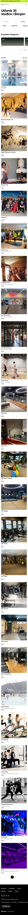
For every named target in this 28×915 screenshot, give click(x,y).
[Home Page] (5, 4)
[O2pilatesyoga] (14, 728)
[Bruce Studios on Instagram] (4, 895)
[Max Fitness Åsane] (14, 304)
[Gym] (12, 42)
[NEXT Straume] (14, 630)
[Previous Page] (8, 877)
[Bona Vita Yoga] (14, 173)
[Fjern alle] (25, 58)
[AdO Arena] (14, 75)
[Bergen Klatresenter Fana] (14, 108)
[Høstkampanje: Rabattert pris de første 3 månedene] (14, 1)
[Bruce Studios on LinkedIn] (2, 895)
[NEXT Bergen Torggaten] (14, 467)
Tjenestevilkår (14, 902)
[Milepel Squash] (14, 369)
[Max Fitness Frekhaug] (14, 336)
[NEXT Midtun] (14, 564)
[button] (26, 4)
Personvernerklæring (5, 902)
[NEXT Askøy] (14, 434)
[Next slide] (25, 50)
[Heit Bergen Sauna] (14, 271)
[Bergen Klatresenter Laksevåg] (14, 140)
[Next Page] (19, 877)
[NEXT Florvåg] (14, 532)
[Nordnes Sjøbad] (14, 695)
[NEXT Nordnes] (14, 597)
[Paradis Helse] (14, 760)
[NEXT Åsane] (14, 401)
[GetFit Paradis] (14, 238)
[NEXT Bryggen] (14, 499)
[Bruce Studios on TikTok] (6, 895)
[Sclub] (14, 858)
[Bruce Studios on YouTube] (8, 895)
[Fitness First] (14, 206)
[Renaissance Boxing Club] (14, 793)
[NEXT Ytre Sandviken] (14, 662)
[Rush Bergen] (14, 825)
